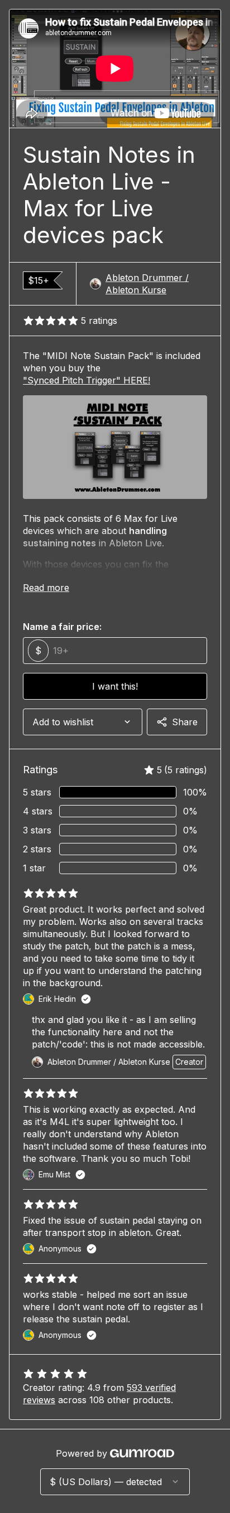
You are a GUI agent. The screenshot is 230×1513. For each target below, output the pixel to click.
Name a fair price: (62, 626)
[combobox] (82, 722)
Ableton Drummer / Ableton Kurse (147, 283)
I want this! (115, 686)
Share (185, 722)
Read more (46, 587)
